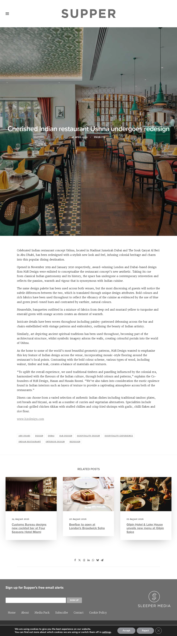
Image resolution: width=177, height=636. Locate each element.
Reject (145, 630)
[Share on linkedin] (88, 560)
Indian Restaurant (29, 441)
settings (106, 632)
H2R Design (65, 436)
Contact (78, 612)
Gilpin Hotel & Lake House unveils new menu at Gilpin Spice (145, 528)
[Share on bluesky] (97, 560)
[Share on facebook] (75, 560)
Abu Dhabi (24, 436)
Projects (99, 137)
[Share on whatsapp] (93, 560)
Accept (126, 630)
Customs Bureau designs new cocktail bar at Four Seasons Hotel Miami (29, 528)
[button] (31, 494)
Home (12, 612)
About (25, 612)
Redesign (74, 441)
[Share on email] (102, 560)
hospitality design (88, 436)
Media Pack (42, 612)
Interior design (55, 441)
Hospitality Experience (119, 436)
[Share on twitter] (79, 560)
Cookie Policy (98, 612)
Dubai (51, 436)
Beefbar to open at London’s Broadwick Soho (87, 526)
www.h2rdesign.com (30, 419)
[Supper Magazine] (88, 14)
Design (39, 436)
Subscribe (61, 612)
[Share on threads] (84, 560)
